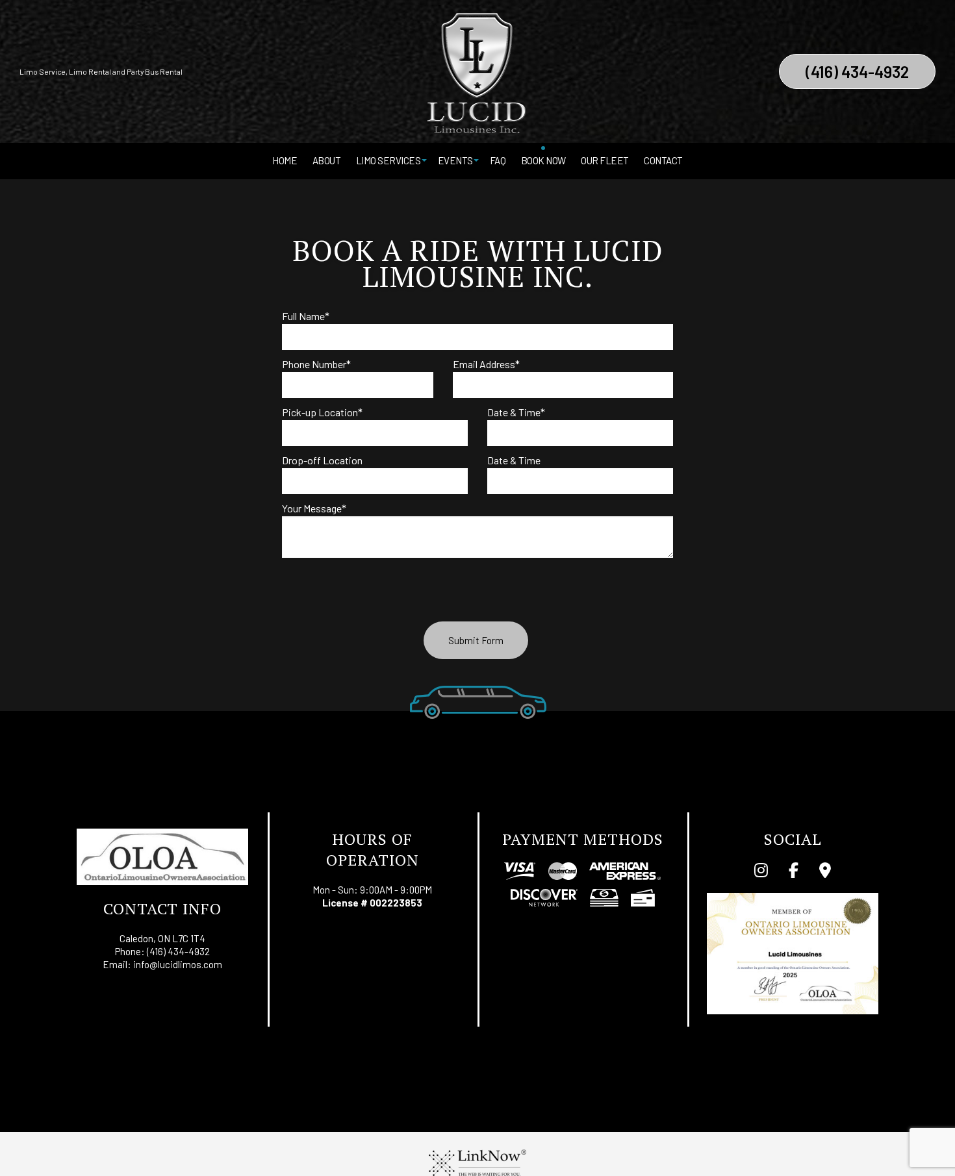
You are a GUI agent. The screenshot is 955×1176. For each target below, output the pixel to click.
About (326, 160)
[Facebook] (793, 872)
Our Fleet (605, 160)
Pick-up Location (322, 412)
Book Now (543, 160)
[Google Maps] (825, 872)
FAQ (498, 160)
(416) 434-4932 (857, 71)
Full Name (305, 316)
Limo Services (388, 160)
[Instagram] (761, 872)
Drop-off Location (322, 460)
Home (284, 160)
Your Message (314, 508)
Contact (663, 160)
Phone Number (316, 364)
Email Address (486, 364)
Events (455, 160)
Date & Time (516, 412)
